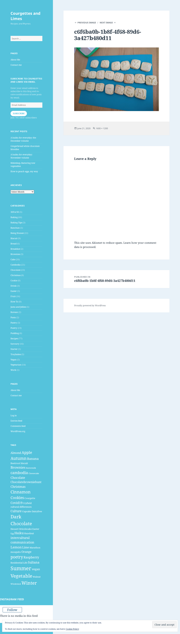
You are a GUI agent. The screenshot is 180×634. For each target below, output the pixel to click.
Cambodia (16, 264)
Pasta (13, 317)
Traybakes (16, 354)
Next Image (106, 22)
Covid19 (16, 503)
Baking (14, 217)
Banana (33, 459)
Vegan (14, 359)
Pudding (15, 333)
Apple (27, 452)
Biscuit (14, 238)
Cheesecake (33, 473)
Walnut (37, 576)
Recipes (14, 338)
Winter (29, 583)
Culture (16, 511)
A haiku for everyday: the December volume (23, 139)
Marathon (35, 547)
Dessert (15, 529)
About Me (15, 59)
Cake (13, 259)
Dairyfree (37, 511)
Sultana (33, 562)
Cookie (14, 280)
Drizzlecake (25, 529)
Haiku (19, 533)
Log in (14, 415)
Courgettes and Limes (25, 16)
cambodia (19, 472)
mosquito (16, 552)
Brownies (15, 254)
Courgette (29, 498)
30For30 (15, 212)
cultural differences (21, 506)
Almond (16, 453)
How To (14, 301)
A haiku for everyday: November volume (21, 156)
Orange (26, 552)
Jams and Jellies (18, 306)
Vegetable (21, 575)
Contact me (16, 64)
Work (13, 369)
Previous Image (87, 22)
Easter (14, 291)
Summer (21, 568)
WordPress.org (18, 431)
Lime (25, 547)
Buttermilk (31, 468)
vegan (36, 569)
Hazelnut (29, 533)
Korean (14, 312)
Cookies (17, 497)
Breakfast (15, 248)
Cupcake (26, 511)
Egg (12, 533)
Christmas (16, 275)
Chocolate (15, 270)
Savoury (15, 343)
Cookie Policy (72, 628)
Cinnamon (21, 492)
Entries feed (16, 420)
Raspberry (31, 557)
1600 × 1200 (102, 128)
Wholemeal (16, 584)
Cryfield (27, 503)
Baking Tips (16, 222)
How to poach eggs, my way (24, 171)
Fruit (13, 296)
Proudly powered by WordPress (90, 305)
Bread (14, 243)
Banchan (15, 227)
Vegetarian (16, 364)
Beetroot (15, 463)
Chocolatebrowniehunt (26, 482)
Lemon (16, 547)
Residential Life (19, 562)
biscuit (24, 463)
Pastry (14, 322)
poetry (17, 557)
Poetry (14, 327)
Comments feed (18, 426)
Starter (14, 349)
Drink (14, 285)
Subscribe (19, 113)
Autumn (19, 458)
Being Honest (17, 233)
